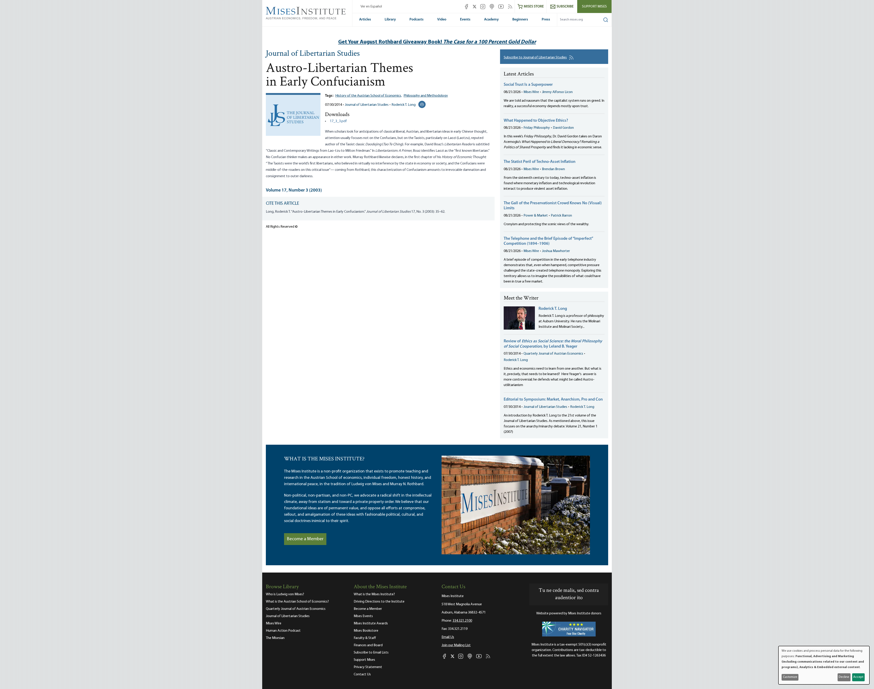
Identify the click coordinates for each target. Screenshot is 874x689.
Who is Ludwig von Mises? (285, 594)
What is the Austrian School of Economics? (297, 601)
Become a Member (305, 539)
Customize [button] (790, 677)
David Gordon (563, 128)
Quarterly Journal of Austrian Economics (553, 354)
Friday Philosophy (536, 128)
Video (441, 19)
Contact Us (362, 674)
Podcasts (416, 19)
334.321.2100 (462, 621)
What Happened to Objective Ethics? (536, 121)
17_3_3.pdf (338, 121)
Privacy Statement (368, 667)
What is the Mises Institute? (374, 594)
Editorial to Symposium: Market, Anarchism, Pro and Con (553, 400)
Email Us (448, 637)
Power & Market (535, 215)
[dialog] (823, 665)
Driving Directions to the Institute (379, 601)
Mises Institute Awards (371, 623)
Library (390, 19)
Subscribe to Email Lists (371, 652)
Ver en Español (371, 6)
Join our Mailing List (456, 645)
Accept (858, 677)
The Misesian (275, 638)
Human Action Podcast (283, 631)
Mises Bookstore (366, 631)
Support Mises (594, 6)
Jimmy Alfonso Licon (557, 92)
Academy (491, 19)
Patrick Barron (561, 215)
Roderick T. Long (403, 105)
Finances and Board (368, 645)
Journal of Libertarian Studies (313, 54)
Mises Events (363, 616)
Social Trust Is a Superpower (528, 85)
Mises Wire (531, 92)
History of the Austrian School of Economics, (368, 96)
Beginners (520, 19)
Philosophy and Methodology (426, 96)
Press (546, 19)
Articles (365, 19)
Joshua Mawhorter (556, 251)
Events (465, 19)
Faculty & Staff (365, 638)
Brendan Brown (553, 169)
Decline (844, 677)
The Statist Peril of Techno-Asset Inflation (539, 162)
